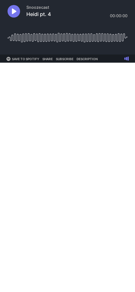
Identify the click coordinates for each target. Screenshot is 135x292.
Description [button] (87, 59)
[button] (14, 11)
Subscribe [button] (64, 59)
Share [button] (47, 59)
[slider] (67, 35)
